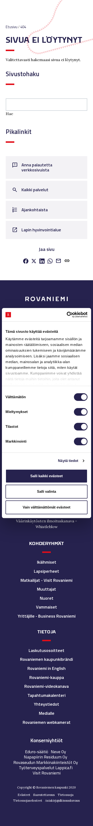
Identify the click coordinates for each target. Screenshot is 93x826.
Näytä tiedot (68, 461)
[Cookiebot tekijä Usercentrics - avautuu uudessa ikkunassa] (67, 315)
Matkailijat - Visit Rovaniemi (46, 580)
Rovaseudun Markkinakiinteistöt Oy (45, 762)
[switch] (81, 412)
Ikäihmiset (46, 562)
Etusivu (11, 27)
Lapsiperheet (46, 571)
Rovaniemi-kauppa (46, 677)
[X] (33, 261)
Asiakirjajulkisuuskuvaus (62, 801)
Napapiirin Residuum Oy (45, 757)
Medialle (46, 713)
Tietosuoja (65, 795)
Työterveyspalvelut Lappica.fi (45, 767)
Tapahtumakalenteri (46, 695)
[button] (67, 261)
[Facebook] (25, 261)
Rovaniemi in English (46, 668)
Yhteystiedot (46, 704)
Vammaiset (46, 607)
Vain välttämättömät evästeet (46, 507)
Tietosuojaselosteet (27, 801)
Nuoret (46, 598)
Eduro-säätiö (36, 751)
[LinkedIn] (42, 261)
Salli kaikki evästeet (46, 476)
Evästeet (24, 795)
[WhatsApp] (50, 261)
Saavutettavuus (44, 795)
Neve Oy (58, 751)
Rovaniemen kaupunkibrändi (46, 659)
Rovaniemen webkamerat (47, 722)
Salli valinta (46, 491)
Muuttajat (46, 589)
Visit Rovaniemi (47, 773)
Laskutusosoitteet (46, 650)
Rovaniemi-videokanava (46, 686)
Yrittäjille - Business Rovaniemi (47, 616)
